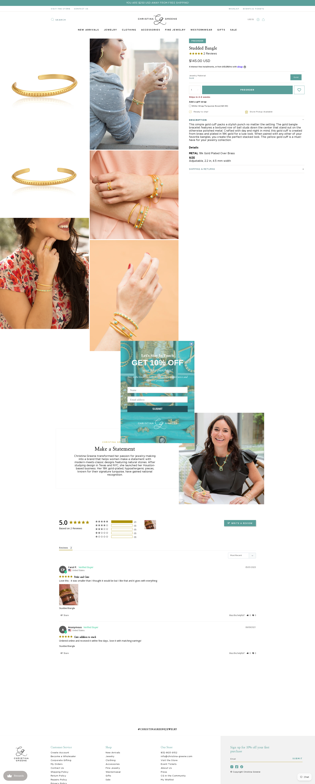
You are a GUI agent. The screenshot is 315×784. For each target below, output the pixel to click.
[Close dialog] (191, 343)
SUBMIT (157, 409)
